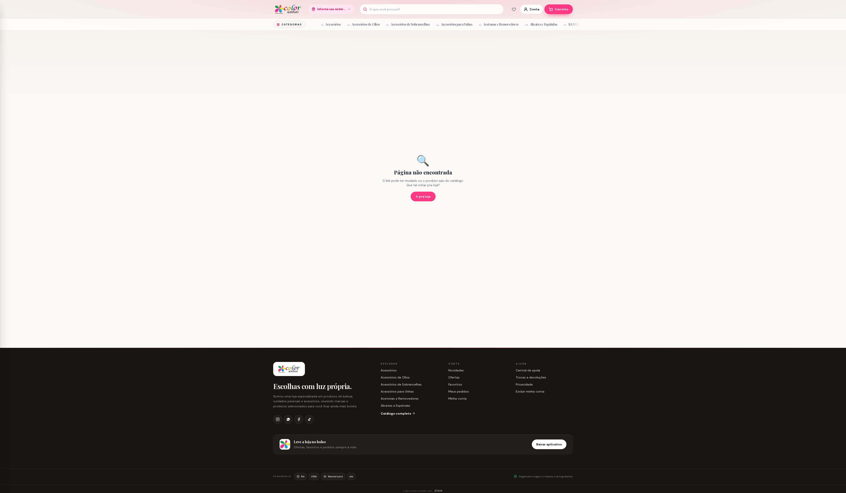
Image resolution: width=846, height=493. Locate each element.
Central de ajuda (528, 370)
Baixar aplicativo (549, 444)
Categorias (292, 24)
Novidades (456, 370)
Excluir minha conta (530, 391)
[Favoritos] (514, 9)
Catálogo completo (396, 413)
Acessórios (389, 370)
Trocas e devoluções (531, 377)
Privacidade (524, 384)
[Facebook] (298, 419)
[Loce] (438, 490)
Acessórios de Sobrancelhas (401, 384)
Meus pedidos (458, 391)
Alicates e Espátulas (395, 406)
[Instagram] (277, 419)
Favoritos (455, 384)
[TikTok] (309, 419)
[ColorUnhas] (288, 9)
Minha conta (457, 398)
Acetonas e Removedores (400, 398)
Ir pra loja (423, 196)
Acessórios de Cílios (395, 377)
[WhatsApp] (288, 419)
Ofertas (454, 377)
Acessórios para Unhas (397, 391)
